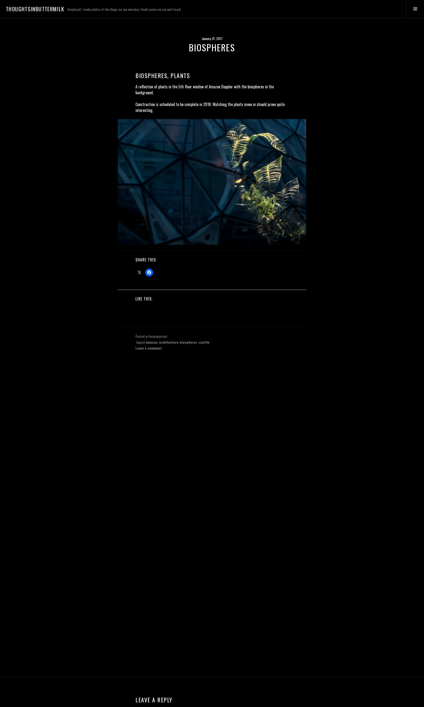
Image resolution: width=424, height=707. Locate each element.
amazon (152, 342)
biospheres (188, 342)
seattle (204, 342)
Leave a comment (148, 348)
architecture (168, 342)
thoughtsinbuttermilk (35, 9)
